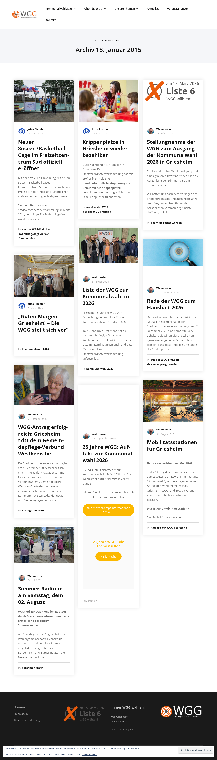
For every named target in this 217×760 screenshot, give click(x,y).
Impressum (21, 713)
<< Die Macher (108, 556)
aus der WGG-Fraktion (36, 229)
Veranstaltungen (178, 9)
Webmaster (34, 414)
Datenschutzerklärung (27, 720)
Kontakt (50, 20)
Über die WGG (93, 9)
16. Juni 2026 (35, 133)
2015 (108, 40)
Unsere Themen (124, 9)
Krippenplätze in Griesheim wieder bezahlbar (105, 148)
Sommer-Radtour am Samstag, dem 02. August (40, 595)
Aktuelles (153, 9)
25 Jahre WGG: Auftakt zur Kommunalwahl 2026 (108, 453)
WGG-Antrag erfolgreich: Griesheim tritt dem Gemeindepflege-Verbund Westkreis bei (43, 440)
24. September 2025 (104, 438)
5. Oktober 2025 (37, 418)
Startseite (180, 527)
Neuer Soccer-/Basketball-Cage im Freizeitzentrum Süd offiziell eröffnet (43, 155)
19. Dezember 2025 (168, 292)
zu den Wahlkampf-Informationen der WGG (108, 510)
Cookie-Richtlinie (89, 754)
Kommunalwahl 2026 (58, 9)
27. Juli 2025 (34, 580)
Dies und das (26, 238)
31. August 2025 (165, 434)
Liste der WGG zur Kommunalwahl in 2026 (106, 296)
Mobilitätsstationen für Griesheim (172, 445)
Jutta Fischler (36, 129)
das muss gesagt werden (34, 234)
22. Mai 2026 (99, 133)
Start (98, 40)
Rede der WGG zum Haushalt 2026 (171, 304)
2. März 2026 (35, 308)
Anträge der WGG (33, 510)
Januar (119, 40)
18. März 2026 (164, 133)
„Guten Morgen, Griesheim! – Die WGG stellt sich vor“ (43, 323)
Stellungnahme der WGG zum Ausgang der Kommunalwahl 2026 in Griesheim (172, 151)
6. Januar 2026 (100, 281)
